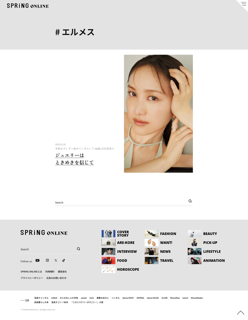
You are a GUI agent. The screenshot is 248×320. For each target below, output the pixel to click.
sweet (84, 297)
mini (91, 297)
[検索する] (190, 201)
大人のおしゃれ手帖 (69, 297)
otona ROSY (128, 297)
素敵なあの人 (103, 297)
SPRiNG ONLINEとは (31, 271)
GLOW (164, 297)
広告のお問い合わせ (56, 278)
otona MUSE (153, 297)
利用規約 (49, 271)
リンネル (116, 297)
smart (185, 297)
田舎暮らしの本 (41, 302)
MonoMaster (197, 297)
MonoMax (175, 297)
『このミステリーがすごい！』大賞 (87, 302)
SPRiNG (140, 297)
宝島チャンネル (41, 297)
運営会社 (62, 271)
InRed (54, 297)
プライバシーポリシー (32, 278)
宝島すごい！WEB (59, 302)
